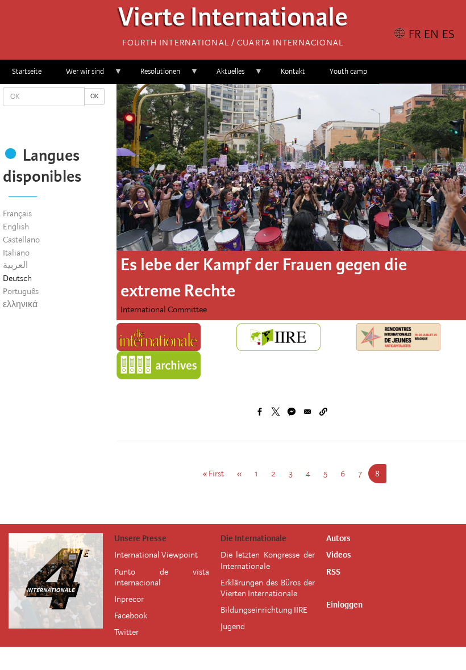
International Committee (163, 309)
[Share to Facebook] (259, 411)
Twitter (126, 632)
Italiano (16, 253)
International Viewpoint (156, 555)
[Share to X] (275, 411)
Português (21, 291)
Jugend (232, 626)
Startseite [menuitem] (26, 71)
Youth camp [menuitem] (348, 71)
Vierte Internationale (233, 20)
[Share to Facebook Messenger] (291, 411)
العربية (15, 265)
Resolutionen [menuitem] (154, 75)
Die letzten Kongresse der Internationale (267, 560)
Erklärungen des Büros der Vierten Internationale (267, 587)
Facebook (130, 615)
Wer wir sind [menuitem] (79, 75)
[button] (323, 411)
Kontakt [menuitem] (293, 71)
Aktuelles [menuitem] (224, 75)
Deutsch (17, 278)
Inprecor (129, 599)
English (16, 226)
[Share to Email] (307, 411)
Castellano (21, 240)
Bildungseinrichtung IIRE (263, 610)
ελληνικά (20, 304)
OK (94, 96)
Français (17, 213)
